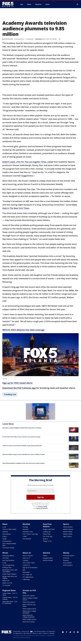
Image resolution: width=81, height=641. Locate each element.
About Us (27, 553)
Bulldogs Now (6, 567)
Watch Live (5, 580)
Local (4, 527)
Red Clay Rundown (8, 560)
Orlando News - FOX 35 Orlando (9, 598)
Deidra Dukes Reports (9, 574)
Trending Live (29, 39)
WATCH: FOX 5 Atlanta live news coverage (23, 330)
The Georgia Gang (8, 565)
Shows (5, 553)
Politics (4, 536)
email (77, 632)
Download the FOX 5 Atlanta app (19, 388)
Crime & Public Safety (9, 529)
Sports (66, 524)
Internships (26, 572)
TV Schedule (6, 585)
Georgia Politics (48, 558)
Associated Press (19, 39)
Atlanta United (67, 534)
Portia (4, 563)
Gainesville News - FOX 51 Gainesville (9, 602)
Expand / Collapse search (77, 4)
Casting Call (46, 532)
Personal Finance (68, 556)
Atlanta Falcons (68, 529)
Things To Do (47, 541)
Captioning (26, 579)
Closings (25, 527)
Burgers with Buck (49, 529)
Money (66, 553)
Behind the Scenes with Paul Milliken (9, 571)
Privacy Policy (42, 507)
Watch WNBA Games (29, 619)
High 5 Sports (67, 536)
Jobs (24, 570)
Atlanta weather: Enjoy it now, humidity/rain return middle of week (23, 454)
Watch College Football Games (30, 599)
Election (46, 553)
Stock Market (67, 563)
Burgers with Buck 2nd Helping (9, 577)
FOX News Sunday (8, 548)
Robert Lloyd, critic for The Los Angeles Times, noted (28, 161)
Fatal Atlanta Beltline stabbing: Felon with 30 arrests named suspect (23, 463)
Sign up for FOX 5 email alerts (17, 383)
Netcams (25, 529)
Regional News (9, 590)
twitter (70, 632)
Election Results (48, 560)
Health (4, 539)
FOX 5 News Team (29, 563)
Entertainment (6, 541)
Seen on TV (26, 558)
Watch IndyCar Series (29, 609)
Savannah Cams (28, 532)
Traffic (25, 536)
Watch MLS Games (29, 622)
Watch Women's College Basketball (28, 616)
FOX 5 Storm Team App (30, 534)
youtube (62, 632)
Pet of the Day (47, 536)
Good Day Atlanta (47, 525)
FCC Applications (28, 577)
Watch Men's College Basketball (29, 612)
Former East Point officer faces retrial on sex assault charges (21, 437)
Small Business (68, 565)
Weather (26, 524)
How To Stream (28, 556)
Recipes (45, 539)
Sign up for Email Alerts (30, 567)
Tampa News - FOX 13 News (9, 594)
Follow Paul (46, 534)
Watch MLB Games (29, 602)
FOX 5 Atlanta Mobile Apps (9, 544)
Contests (25, 560)
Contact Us (26, 565)
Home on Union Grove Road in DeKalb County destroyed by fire (22, 445)
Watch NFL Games (29, 596)
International (6, 534)
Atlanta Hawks (67, 532)
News (4, 524)
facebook (66, 632)
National (5, 532)
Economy (66, 558)
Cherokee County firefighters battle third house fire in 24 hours (21, 428)
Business (66, 560)
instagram (74, 632)
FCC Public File (27, 575)
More (47, 4)
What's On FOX (7, 583)
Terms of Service (42, 508)
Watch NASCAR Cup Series (29, 605)
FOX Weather (27, 539)
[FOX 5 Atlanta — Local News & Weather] (8, 4)
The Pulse (5, 558)
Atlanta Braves (68, 527)
